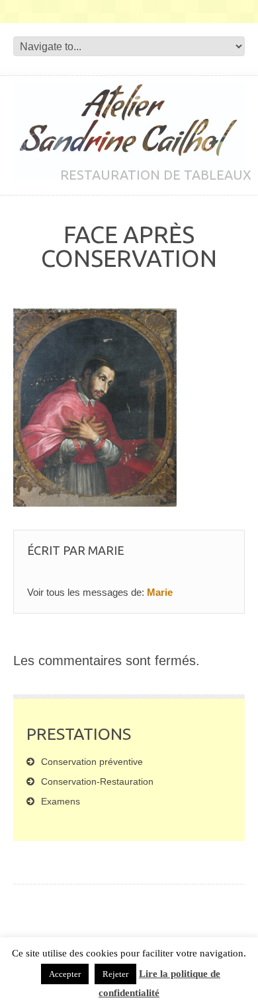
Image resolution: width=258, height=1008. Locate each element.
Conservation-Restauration (97, 781)
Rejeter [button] (115, 974)
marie (106, 550)
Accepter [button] (65, 974)
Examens (60, 801)
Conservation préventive (92, 761)
